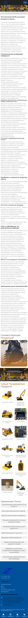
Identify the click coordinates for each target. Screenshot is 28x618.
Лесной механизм (5, 591)
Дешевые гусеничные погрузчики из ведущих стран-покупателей (14, 550)
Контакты (24, 615)
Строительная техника (6, 584)
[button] (24, 353)
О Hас (17, 615)
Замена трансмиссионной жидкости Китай (14, 543)
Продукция (10, 615)
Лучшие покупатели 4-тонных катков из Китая (14, 521)
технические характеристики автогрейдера (14, 558)
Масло (2, 586)
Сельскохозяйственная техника (8, 589)
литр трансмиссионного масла (13, 511)
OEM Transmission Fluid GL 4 (12, 533)
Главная (2, 13)
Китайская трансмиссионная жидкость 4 (14, 527)
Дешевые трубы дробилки (11, 537)
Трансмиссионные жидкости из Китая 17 (14, 505)
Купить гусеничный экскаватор (13, 515)
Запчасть (3, 588)
